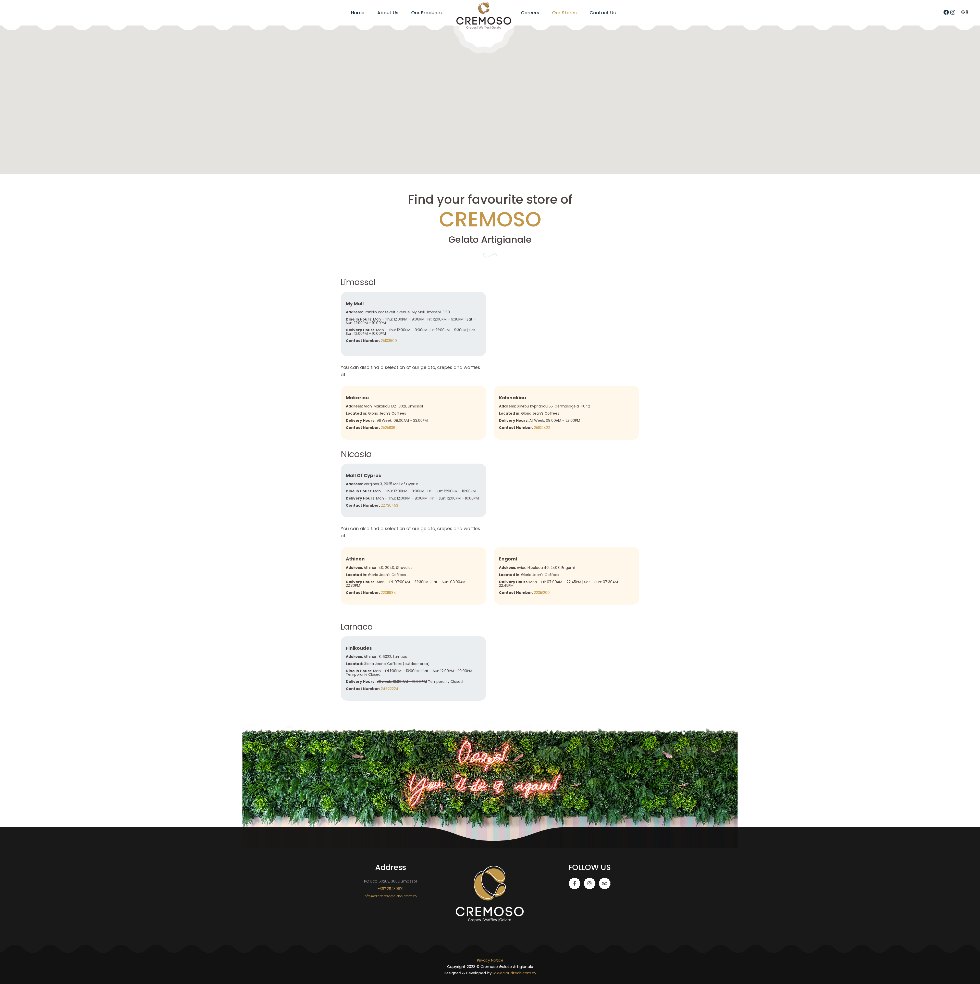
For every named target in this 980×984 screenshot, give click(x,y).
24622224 (389, 688)
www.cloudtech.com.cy (514, 973)
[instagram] (589, 883)
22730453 (389, 505)
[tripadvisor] (604, 883)
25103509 (389, 340)
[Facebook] (946, 12)
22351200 (542, 592)
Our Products (426, 12)
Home (357, 12)
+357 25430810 (390, 888)
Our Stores (564, 12)
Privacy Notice (490, 960)
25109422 (542, 427)
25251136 (388, 427)
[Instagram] (952, 12)
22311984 (388, 592)
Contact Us (603, 12)
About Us (387, 12)
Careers (530, 12)
